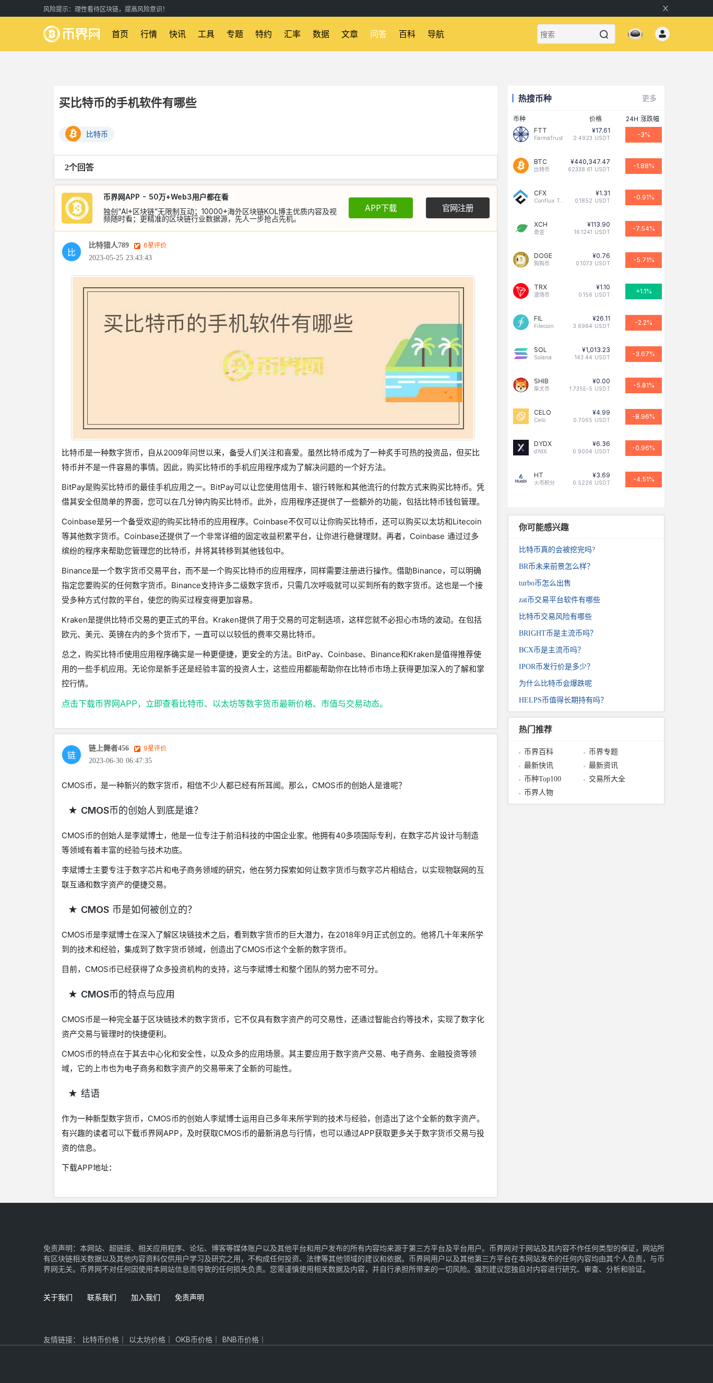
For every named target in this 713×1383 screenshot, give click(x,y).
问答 (378, 34)
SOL (540, 350)
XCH (541, 224)
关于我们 (58, 1297)
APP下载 (381, 208)
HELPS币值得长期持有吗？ (563, 700)
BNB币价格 (240, 1339)
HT (538, 475)
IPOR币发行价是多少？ (556, 667)
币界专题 (603, 752)
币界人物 (538, 792)
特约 (263, 34)
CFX (540, 193)
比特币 (97, 134)
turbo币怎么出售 (545, 583)
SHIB (541, 381)
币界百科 (538, 752)
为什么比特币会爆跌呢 (555, 683)
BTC (540, 162)
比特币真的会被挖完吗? (557, 550)
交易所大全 (607, 779)
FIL (538, 318)
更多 (649, 97)
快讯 (177, 34)
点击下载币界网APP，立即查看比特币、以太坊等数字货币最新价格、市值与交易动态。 (225, 703)
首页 (120, 34)
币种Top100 (542, 779)
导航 (435, 34)
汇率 (292, 34)
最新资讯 (603, 765)
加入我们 (145, 1297)
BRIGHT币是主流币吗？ (558, 633)
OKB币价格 (193, 1339)
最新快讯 (538, 765)
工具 (206, 34)
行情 (148, 34)
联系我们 (101, 1297)
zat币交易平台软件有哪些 (559, 600)
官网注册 (457, 208)
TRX (540, 287)
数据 (321, 34)
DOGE (543, 256)
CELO (542, 412)
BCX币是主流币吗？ (552, 650)
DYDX (543, 444)
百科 (407, 34)
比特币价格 (100, 1339)
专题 (235, 34)
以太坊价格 (147, 1339)
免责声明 (189, 1297)
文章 (349, 34)
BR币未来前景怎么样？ (556, 566)
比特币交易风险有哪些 (555, 616)
